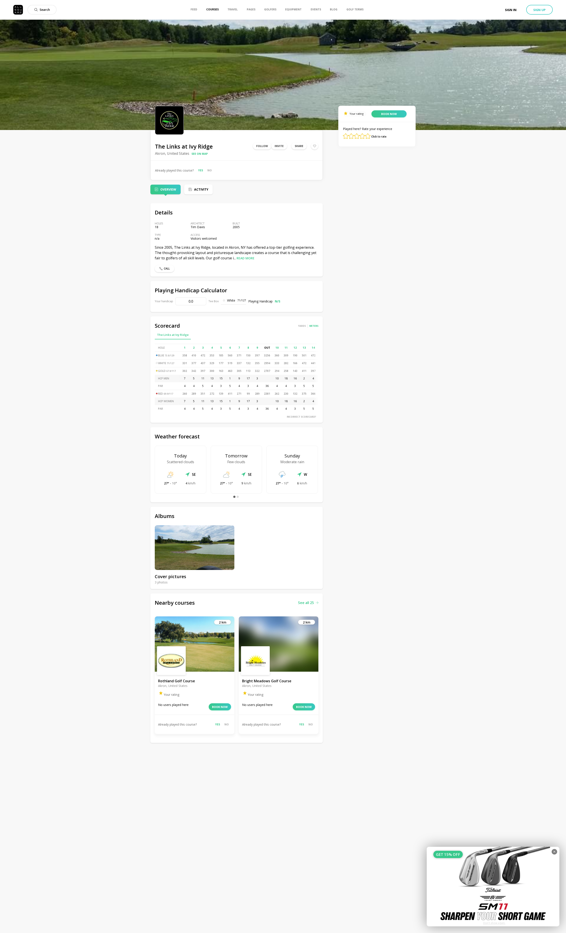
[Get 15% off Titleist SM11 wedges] (493, 886)
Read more (245, 258)
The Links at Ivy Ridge (173, 335)
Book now (220, 707)
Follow (262, 146)
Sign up (539, 10)
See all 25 (306, 602)
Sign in (510, 10)
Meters (313, 325)
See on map (199, 154)
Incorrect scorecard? (301, 416)
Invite (279, 146)
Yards (302, 325)
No (209, 170)
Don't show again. (494, 923)
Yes (200, 170)
